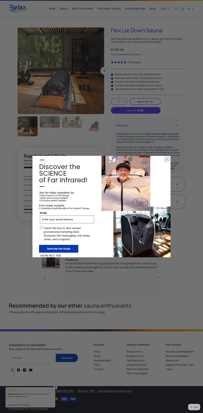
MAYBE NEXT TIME (50, 255)
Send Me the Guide (58, 248)
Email (43, 213)
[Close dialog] (167, 159)
